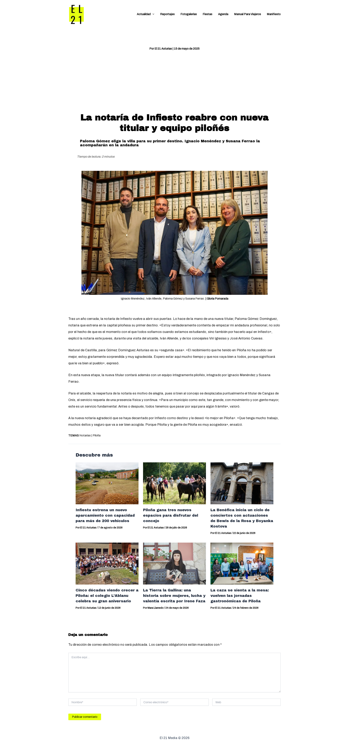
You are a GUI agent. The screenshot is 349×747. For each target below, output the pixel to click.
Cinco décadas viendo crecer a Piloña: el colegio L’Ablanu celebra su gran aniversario (107, 595)
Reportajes (167, 14)
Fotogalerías (188, 14)
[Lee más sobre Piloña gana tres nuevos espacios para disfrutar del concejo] (174, 483)
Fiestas (207, 14)
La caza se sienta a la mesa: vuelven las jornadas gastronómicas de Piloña (239, 595)
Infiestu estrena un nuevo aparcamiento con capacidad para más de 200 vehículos (105, 515)
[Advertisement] (174, 81)
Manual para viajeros (247, 14)
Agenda (223, 14)
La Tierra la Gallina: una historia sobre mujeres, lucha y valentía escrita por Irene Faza (174, 595)
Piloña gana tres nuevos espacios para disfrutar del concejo (170, 515)
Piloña (97, 435)
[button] (152, 14)
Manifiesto (274, 14)
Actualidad (144, 14)
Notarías (85, 435)
